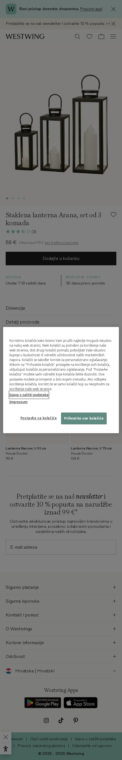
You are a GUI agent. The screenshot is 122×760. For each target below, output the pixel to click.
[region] (61, 380)
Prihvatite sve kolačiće (84, 418)
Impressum (18, 402)
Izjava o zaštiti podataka (29, 395)
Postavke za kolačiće (38, 418)
